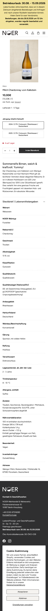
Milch (5, 86)
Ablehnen (23, 598)
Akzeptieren (23, 592)
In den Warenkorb (32, 150)
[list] (24, 61)
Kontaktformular (10, 515)
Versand (18, 102)
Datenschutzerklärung (16, 585)
